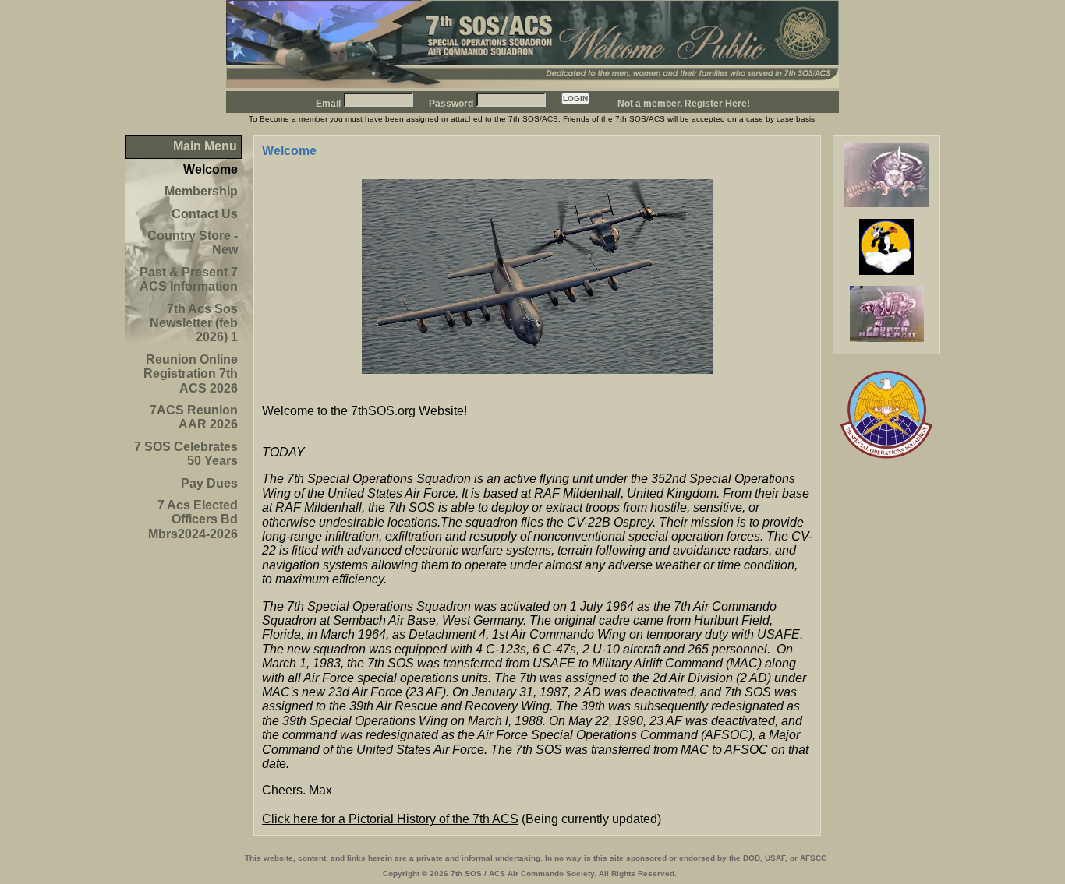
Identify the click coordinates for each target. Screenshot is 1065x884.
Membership (201, 191)
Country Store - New (192, 242)
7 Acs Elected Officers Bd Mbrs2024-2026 (193, 519)
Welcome (210, 169)
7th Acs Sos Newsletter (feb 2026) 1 (194, 323)
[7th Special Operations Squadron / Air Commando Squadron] (532, 83)
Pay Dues (209, 483)
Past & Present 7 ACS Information (189, 279)
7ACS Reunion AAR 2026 (194, 417)
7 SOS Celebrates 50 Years (186, 453)
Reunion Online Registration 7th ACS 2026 (190, 374)
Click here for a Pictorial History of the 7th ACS (390, 819)
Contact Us (205, 213)
